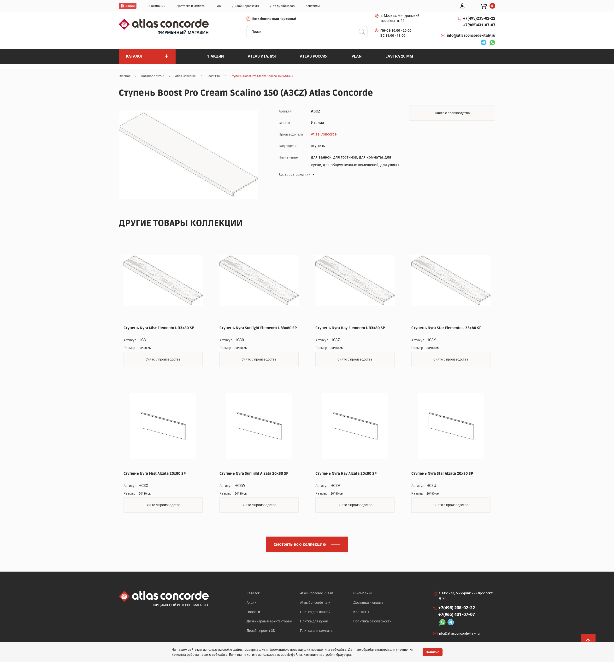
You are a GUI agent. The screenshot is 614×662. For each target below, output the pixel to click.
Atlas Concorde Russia (317, 593)
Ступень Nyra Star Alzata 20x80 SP (442, 473)
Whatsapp (491, 43)
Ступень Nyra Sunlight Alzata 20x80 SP (253, 473)
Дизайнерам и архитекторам (269, 621)
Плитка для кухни (314, 621)
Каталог (253, 593)
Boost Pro (213, 76)
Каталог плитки (152, 76)
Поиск (361, 31)
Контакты (361, 612)
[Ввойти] (462, 5)
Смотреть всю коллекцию (300, 544)
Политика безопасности (372, 621)
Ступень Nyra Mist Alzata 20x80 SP (155, 473)
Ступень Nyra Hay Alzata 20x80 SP (346, 473)
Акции (251, 602)
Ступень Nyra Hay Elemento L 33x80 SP (350, 328)
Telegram (482, 43)
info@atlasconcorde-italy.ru (471, 35)
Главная (124, 76)
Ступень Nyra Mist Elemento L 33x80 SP (159, 328)
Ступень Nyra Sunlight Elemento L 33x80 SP (258, 328)
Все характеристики (294, 175)
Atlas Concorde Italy (315, 602)
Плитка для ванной (315, 612)
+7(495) (479, 18)
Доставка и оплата (368, 602)
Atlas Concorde (185, 76)
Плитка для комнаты (316, 630)
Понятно (432, 652)
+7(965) (479, 25)
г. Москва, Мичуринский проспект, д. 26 (400, 18)
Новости (253, 612)
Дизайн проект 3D (261, 630)
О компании (362, 593)
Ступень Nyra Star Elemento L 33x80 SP (446, 328)
